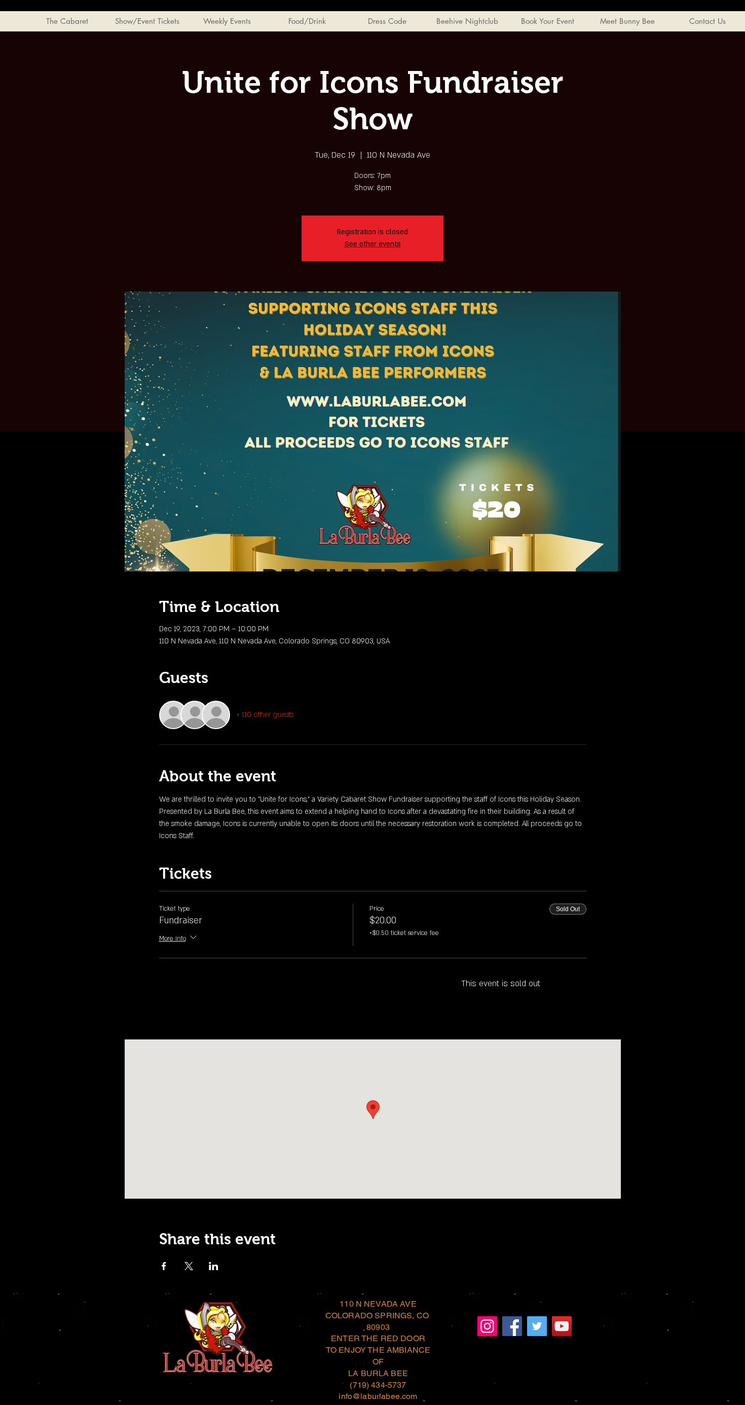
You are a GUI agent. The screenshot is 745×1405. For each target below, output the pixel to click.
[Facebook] (512, 1326)
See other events (373, 244)
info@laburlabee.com (378, 1396)
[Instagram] (487, 1326)
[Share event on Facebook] (164, 1266)
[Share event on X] (189, 1266)
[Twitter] (537, 1326)
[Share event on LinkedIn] (213, 1266)
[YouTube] (562, 1326)
